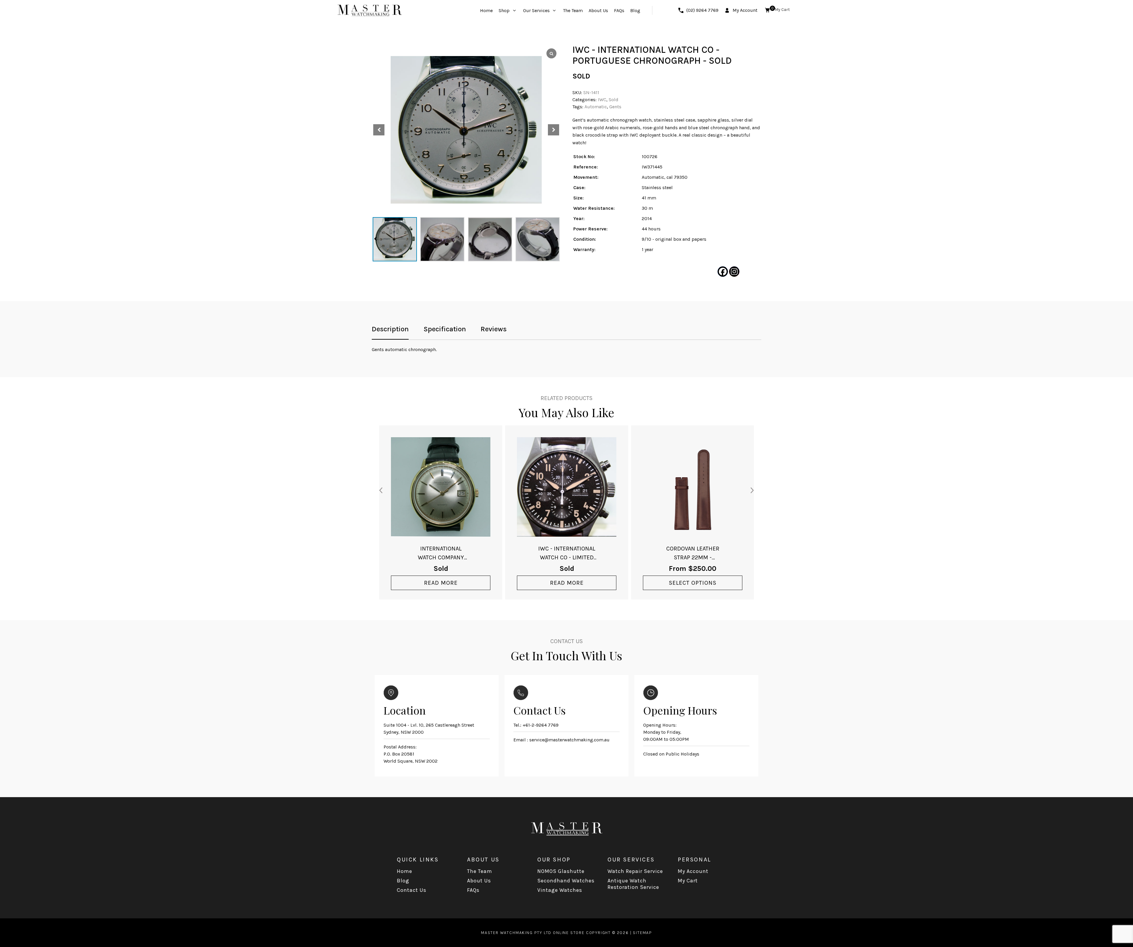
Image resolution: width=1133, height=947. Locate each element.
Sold (613, 99)
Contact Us (411, 890)
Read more (441, 582)
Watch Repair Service (635, 871)
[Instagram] (734, 271)
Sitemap (642, 932)
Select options (692, 582)
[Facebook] (723, 271)
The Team (479, 871)
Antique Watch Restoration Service (633, 883)
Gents (615, 106)
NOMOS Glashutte (560, 871)
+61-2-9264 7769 (541, 725)
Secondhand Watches (566, 880)
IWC (602, 99)
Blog (403, 880)
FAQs (473, 890)
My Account (693, 871)
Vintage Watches (559, 890)
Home (404, 871)
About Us (479, 880)
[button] (553, 129)
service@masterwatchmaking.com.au (569, 740)
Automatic (595, 106)
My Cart (688, 880)
